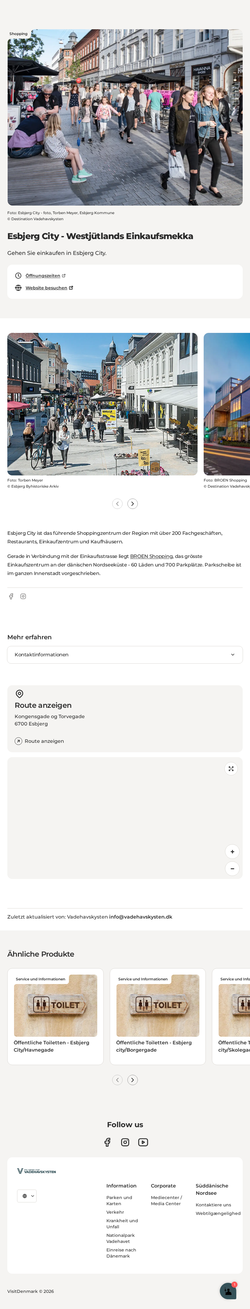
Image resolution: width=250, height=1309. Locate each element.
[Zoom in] (232, 851)
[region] (125, 818)
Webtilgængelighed (218, 1213)
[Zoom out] (232, 868)
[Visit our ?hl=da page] (125, 1142)
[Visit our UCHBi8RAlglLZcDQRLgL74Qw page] (143, 1142)
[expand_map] (231, 768)
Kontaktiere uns (213, 1205)
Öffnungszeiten (43, 275)
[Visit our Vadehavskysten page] (107, 1142)
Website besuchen (46, 288)
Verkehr (115, 1212)
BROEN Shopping (151, 556)
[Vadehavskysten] (36, 1171)
